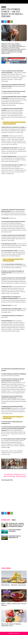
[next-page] (4, 542)
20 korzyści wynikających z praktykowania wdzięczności (14, 475)
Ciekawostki (11, 4)
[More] (14, 21)
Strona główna (4, 4)
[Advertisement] (14, 190)
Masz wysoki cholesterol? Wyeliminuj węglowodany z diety (11, 624)
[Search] (26, 2)
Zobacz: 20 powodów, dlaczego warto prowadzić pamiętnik (13, 260)
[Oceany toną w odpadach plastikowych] (4, 531)
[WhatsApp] (11, 21)
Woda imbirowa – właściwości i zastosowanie (13, 585)
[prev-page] (2, 542)
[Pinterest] (8, 21)
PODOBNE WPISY (5, 520)
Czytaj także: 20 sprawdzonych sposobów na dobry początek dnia (14, 123)
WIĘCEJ (14, 520)
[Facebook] (2, 21)
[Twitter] (5, 21)
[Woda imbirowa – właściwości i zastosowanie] (14, 577)
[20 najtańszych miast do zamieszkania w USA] (4, 537)
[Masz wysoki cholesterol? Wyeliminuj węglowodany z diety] (14, 616)
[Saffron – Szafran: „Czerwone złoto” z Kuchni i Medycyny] (14, 595)
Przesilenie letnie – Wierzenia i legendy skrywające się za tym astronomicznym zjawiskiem (16, 525)
